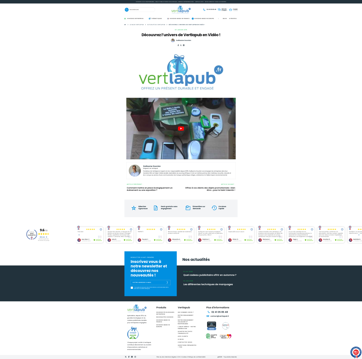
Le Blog (181, 339)
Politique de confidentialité (196, 357)
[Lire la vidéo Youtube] (181, 128)
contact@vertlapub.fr (219, 316)
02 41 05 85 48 (219, 312)
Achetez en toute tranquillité (185, 332)
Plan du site (160, 357)
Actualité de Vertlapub (156, 25)
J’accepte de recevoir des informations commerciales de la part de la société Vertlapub (151, 288)
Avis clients (183, 336)
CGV (178, 357)
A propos (233, 18)
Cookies (184, 357)
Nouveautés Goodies (164, 317)
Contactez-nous (185, 342)
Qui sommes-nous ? (186, 312)
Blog (225, 18)
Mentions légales (170, 357)
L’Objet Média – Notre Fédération (187, 327)
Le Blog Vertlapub (137, 25)
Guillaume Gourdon (183, 40)
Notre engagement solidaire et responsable (185, 322)
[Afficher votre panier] (231, 9)
